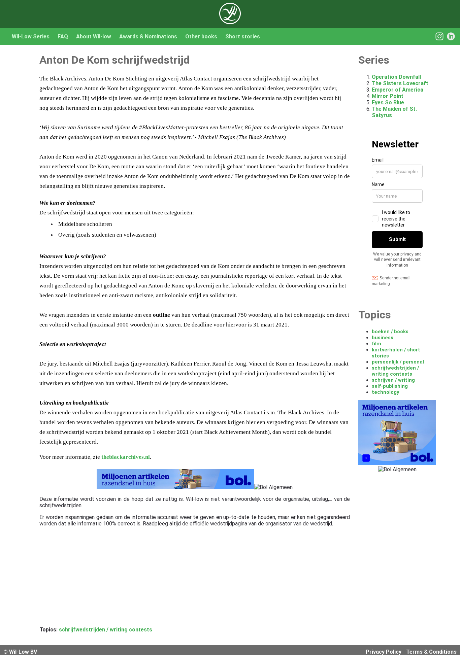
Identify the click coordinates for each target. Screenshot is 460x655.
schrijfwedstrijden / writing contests (105, 629)
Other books (201, 36)
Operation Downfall (396, 77)
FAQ (63, 36)
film (376, 344)
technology (385, 392)
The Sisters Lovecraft (400, 83)
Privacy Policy (383, 652)
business (382, 338)
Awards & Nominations (148, 36)
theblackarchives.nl (125, 457)
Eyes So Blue (388, 102)
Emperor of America (397, 90)
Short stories (242, 36)
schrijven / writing (393, 380)
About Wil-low (93, 36)
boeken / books (390, 332)
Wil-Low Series (31, 36)
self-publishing (390, 386)
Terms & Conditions (431, 652)
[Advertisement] (194, 579)
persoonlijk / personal (398, 362)
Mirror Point (387, 96)
